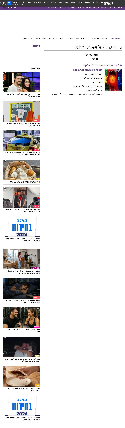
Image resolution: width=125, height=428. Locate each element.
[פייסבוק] (4, 7)
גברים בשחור (45, 38)
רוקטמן (25, 38)
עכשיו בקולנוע (96, 7)
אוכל (60, 2)
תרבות (80, 2)
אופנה (29, 2)
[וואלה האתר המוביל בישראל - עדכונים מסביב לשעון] (108, 3)
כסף (66, 2)
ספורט (95, 2)
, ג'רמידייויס (69, 94)
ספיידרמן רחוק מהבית (60, 38)
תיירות (46, 2)
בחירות (87, 2)
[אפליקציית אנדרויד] (15, 7)
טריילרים (81, 7)
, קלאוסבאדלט (79, 86)
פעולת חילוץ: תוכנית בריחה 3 (79, 38)
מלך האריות (34, 38)
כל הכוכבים (72, 7)
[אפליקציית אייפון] (11, 7)
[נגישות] (3, 3)
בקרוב (87, 7)
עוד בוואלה (35, 69)
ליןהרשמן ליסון (91, 74)
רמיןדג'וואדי (90, 86)
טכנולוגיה (37, 2)
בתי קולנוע (62, 7)
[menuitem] (94, 3)
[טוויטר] (8, 7)
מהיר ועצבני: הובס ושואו (99, 38)
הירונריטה (94, 82)
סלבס (73, 2)
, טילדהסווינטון (58, 94)
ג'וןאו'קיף (91, 94)
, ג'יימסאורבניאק (81, 94)
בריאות (53, 2)
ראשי (105, 7)
